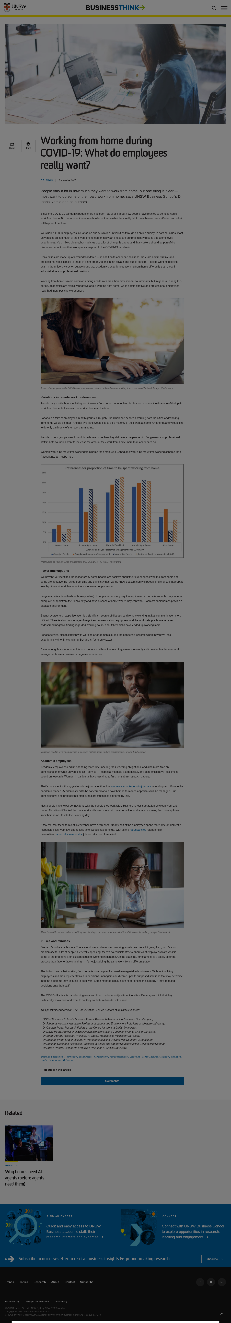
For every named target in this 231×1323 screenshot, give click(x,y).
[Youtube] (211, 1282)
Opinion (11, 1165)
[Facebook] (200, 1282)
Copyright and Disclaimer (37, 1301)
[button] (112, 1081)
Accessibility (61, 1301)
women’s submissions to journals (131, 786)
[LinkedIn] (222, 1282)
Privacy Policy (12, 1301)
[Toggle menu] (224, 8)
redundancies (138, 829)
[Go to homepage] (115, 7)
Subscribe (211, 1259)
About (55, 1282)
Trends (9, 1282)
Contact (70, 1282)
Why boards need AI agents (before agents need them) (24, 1178)
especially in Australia (69, 834)
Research (39, 1282)
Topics (23, 1282)
